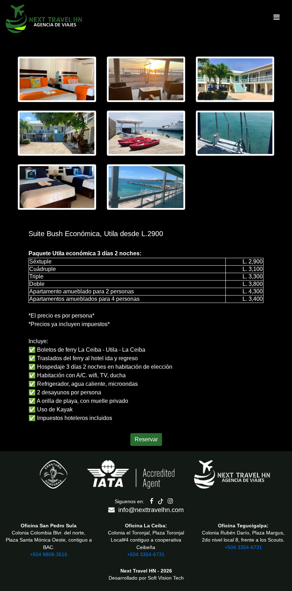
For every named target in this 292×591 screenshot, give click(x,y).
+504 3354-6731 (146, 554)
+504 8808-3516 (48, 554)
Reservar (146, 439)
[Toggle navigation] (276, 19)
